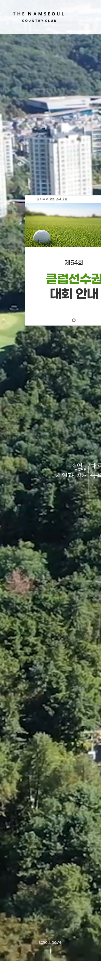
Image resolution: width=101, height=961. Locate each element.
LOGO (38, 17)
